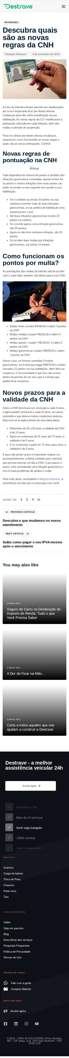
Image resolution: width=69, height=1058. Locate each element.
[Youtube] (37, 1024)
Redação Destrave (15, 54)
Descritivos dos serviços (18, 939)
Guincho (8, 867)
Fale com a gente (21, 983)
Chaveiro (9, 885)
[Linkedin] (16, 1024)
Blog (6, 934)
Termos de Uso (12, 957)
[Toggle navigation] (55, 6)
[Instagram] (26, 1024)
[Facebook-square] (5, 1024)
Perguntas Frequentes (17, 945)
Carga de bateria (13, 873)
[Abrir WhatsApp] (60, 1049)
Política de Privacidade (17, 951)
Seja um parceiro (14, 928)
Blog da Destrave (50, 478)
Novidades (11, 22)
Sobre (7, 922)
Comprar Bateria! (21, 989)
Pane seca (10, 890)
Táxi (6, 896)
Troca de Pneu (12, 879)
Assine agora (18, 1011)
